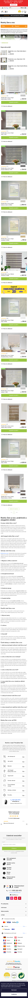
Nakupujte (13, 4)
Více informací (24, 926)
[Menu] (23, 7)
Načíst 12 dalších (14, 509)
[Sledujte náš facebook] (8, 898)
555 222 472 (16, 800)
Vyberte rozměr (13, 102)
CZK (10, 7)
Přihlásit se (14, 848)
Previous (1, 824)
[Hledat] (5, 7)
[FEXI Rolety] (14, 886)
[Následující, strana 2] (14, 512)
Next (26, 824)
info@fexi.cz (15, 801)
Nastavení (14, 990)
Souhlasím (14, 994)
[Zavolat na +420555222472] (7, 7)
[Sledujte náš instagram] (12, 898)
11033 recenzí (16, 818)
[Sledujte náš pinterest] (20, 898)
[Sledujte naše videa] (16, 898)
